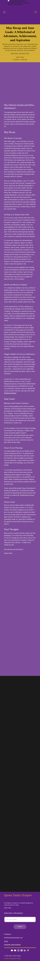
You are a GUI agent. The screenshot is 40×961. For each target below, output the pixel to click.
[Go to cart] (35, 12)
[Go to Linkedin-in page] (25, 950)
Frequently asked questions (12, 944)
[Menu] (4, 12)
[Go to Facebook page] (22, 950)
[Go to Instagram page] (18, 950)
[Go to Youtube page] (12, 950)
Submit (20, 926)
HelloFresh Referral (10, 393)
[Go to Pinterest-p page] (28, 950)
